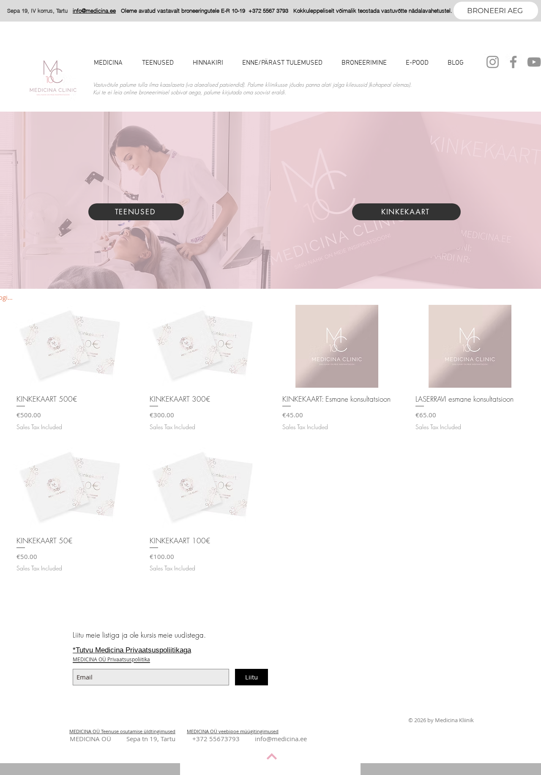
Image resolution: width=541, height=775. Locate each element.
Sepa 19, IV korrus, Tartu (40, 10)
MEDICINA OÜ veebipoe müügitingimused (233, 731)
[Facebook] (513, 62)
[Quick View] (71, 346)
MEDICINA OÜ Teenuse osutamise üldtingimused (122, 731)
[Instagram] (492, 62)
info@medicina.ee (281, 738)
